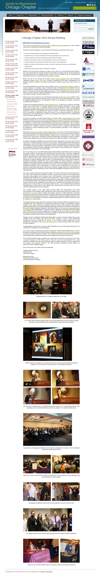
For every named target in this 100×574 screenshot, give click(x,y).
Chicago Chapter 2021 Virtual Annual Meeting (11, 64)
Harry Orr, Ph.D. (41, 80)
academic (37, 243)
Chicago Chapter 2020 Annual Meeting (11, 69)
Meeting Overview (11, 99)
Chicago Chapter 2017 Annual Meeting (11, 82)
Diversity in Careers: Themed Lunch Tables (43, 132)
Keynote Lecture (66, 97)
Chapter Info (20, 15)
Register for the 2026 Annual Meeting (85, 8)
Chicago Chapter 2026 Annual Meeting (11, 42)
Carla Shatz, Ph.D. (34, 107)
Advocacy (60, 15)
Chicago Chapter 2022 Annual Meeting (11, 60)
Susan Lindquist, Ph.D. (62, 79)
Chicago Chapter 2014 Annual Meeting (11, 96)
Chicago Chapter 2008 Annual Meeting (11, 140)
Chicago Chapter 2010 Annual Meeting (11, 131)
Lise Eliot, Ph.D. (73, 165)
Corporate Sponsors (11, 114)
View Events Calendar (12, 148)
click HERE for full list (53, 76)
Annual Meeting (32, 15)
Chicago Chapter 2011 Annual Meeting (11, 126)
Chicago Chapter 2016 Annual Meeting (11, 87)
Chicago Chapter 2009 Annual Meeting (11, 135)
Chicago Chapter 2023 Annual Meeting (11, 55)
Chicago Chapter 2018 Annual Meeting (11, 78)
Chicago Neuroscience (21, 2)
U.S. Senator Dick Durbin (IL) (66, 86)
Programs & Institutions (84, 15)
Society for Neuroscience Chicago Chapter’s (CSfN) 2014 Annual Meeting (47, 45)
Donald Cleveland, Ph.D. (51, 104)
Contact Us (92, 2)
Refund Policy (49, 571)
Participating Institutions (12, 103)
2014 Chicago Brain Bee (32, 202)
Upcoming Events (80, 2)
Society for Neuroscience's (50, 222)
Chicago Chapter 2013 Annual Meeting (11, 117)
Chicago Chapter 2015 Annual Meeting (11, 91)
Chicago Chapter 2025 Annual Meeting (11, 46)
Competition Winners (12, 101)
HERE (48, 148)
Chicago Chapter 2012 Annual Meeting (11, 122)
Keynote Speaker (11, 106)
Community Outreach (47, 15)
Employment (69, 2)
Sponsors (70, 15)
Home (10, 15)
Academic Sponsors (11, 112)
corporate (28, 243)
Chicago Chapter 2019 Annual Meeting (11, 73)
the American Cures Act (70, 89)
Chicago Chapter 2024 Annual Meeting (11, 51)
